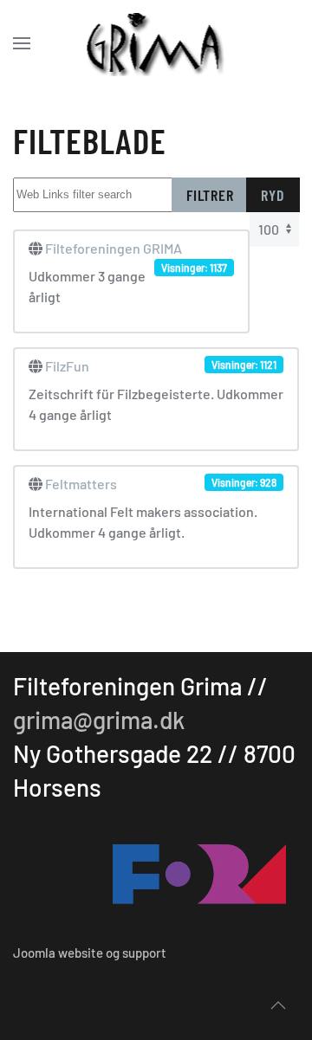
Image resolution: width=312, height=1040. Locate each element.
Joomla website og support (89, 952)
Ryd (272, 194)
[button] (21, 43)
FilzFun (67, 366)
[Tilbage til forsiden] (156, 43)
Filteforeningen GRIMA (113, 248)
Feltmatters (81, 483)
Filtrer (209, 194)
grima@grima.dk (99, 719)
